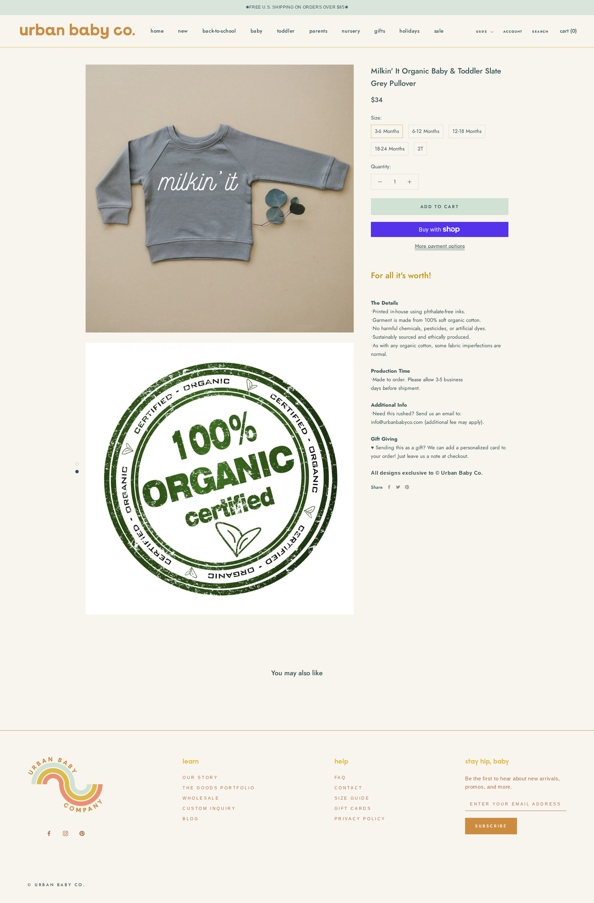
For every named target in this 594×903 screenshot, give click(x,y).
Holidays (409, 31)
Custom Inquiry (209, 808)
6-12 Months (425, 131)
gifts (379, 31)
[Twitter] (398, 487)
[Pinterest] (407, 487)
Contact (348, 788)
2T (420, 149)
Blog (191, 818)
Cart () (568, 31)
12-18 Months (467, 131)
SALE (439, 31)
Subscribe (491, 826)
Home (157, 31)
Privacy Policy (360, 818)
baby (257, 31)
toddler (286, 31)
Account (513, 31)
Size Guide (352, 798)
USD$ (481, 31)
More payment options (440, 246)
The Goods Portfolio (219, 788)
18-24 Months (390, 149)
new (183, 31)
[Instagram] (65, 833)
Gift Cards (353, 808)
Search (540, 31)
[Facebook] (389, 487)
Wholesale (201, 798)
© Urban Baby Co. (57, 885)
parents (318, 31)
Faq (340, 777)
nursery (351, 31)
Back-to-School (219, 31)
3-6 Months (387, 131)
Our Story (200, 777)
